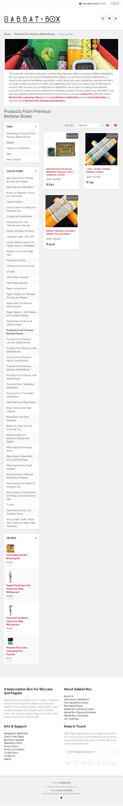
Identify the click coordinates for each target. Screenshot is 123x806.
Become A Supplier (14, 740)
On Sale (10, 271)
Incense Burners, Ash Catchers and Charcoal (18, 224)
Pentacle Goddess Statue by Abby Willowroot (17, 621)
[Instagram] (98, 763)
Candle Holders (14, 201)
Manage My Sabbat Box (16, 733)
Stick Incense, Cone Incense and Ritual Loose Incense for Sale (21, 495)
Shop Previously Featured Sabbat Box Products (19, 476)
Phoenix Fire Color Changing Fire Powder (16, 651)
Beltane (10, 142)
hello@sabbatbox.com (94, 3)
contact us (86, 94)
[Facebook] (75, 763)
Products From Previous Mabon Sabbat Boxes (18, 359)
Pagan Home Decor (16, 288)
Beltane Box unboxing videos (25, 97)
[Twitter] (68, 763)
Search (7, 759)
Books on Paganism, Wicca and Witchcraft (20, 194)
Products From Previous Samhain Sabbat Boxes (18, 368)
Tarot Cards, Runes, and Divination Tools (18, 512)
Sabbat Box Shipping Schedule (80, 712)
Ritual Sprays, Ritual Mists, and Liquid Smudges (19, 458)
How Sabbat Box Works (76, 702)
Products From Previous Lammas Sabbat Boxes (18, 341)
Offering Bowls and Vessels (20, 266)
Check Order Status (14, 736)
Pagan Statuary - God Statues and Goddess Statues (21, 314)
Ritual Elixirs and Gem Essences (17, 419)
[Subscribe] (115, 752)
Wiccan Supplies (64, 790)
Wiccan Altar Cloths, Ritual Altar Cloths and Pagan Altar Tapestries (20, 522)
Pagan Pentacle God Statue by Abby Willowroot (18, 588)
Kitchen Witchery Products (20, 231)
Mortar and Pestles (16, 260)
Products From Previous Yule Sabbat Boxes (21, 377)
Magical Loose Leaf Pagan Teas (19, 253)
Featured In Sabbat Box (18, 148)
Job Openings (71, 718)
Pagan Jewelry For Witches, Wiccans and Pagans (20, 296)
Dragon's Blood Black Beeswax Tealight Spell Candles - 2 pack (60, 172)
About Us (69, 696)
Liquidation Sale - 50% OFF (20, 236)
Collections (14, 171)
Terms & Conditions (14, 749)
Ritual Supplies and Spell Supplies (19, 467)
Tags (9, 126)
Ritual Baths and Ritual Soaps (21, 402)
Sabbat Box (65, 783)
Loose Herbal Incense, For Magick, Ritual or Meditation (20, 244)
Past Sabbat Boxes (73, 706)
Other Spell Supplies (17, 283)
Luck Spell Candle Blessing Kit (16, 557)
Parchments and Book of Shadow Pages (19, 323)
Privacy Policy (11, 746)
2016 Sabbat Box (97, 97)
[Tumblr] (106, 763)
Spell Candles (13, 159)
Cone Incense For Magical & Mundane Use (21, 209)
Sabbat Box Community (76, 715)
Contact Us (9, 756)
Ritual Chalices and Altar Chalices (18, 410)
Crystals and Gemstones (19, 216)
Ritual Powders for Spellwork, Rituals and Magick (17, 438)
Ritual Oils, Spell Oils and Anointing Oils (19, 428)
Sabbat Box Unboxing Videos (79, 709)
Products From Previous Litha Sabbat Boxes (21, 350)
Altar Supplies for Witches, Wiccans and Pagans (20, 180)
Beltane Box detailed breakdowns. (45, 100)
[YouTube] (114, 763)
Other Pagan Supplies (17, 277)
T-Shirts (10, 504)
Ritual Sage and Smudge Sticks (19, 449)
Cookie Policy (11, 752)
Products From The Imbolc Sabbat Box (20, 386)
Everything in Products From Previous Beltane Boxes (21, 135)
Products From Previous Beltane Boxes (35, 34)
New (8, 154)
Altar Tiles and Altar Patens (20, 187)
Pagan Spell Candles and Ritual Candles (19, 305)
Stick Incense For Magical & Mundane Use (20, 485)
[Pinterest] (83, 763)
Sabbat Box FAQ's (13, 743)
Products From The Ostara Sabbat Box (20, 395)
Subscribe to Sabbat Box (76, 699)
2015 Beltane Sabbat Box (64, 97)
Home (7, 34)
